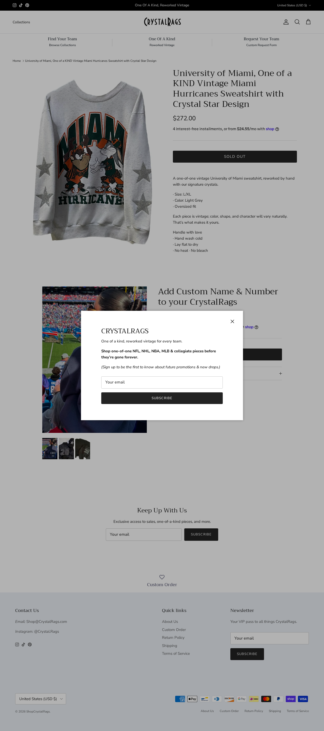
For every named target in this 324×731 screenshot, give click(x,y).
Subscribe (162, 398)
